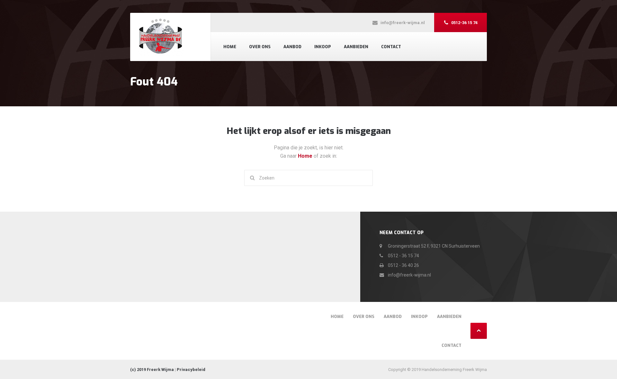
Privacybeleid (191, 369)
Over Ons (260, 46)
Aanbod (292, 46)
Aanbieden (356, 46)
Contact (391, 46)
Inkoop (322, 46)
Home (229, 46)
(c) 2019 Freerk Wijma (152, 369)
